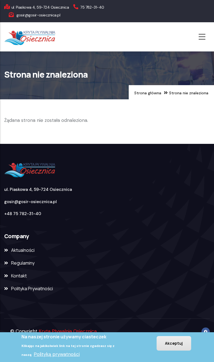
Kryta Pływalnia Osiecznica (68, 331)
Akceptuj (174, 343)
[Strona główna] (45, 36)
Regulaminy (23, 263)
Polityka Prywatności (32, 288)
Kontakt (19, 276)
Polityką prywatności (57, 354)
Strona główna (147, 92)
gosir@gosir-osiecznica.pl (30, 202)
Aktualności (23, 250)
